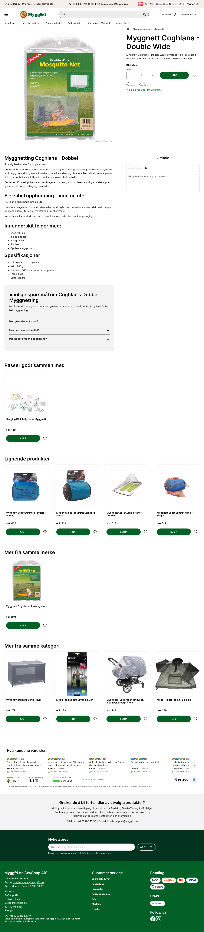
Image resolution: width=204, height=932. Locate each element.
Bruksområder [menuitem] (75, 23)
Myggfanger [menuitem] (10, 23)
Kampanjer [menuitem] (93, 23)
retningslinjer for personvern (101, 853)
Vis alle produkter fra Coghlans (144, 89)
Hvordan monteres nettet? (24, 330)
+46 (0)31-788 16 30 (83, 4)
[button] (6, 14)
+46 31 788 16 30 (86, 821)
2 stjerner (132, 168)
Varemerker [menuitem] (106, 23)
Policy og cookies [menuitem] (101, 894)
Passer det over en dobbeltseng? (28, 338)
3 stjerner (134, 168)
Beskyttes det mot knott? (23, 321)
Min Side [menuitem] (96, 904)
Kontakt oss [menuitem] (98, 884)
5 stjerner (140, 168)
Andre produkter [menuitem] (54, 23)
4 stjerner (137, 168)
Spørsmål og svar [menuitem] (101, 879)
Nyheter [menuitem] (96, 909)
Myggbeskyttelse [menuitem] (31, 23)
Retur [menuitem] (94, 899)
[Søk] (144, 14)
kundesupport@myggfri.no (114, 4)
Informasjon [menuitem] (121, 23)
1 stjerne (129, 168)
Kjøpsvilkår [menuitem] (97, 889)
